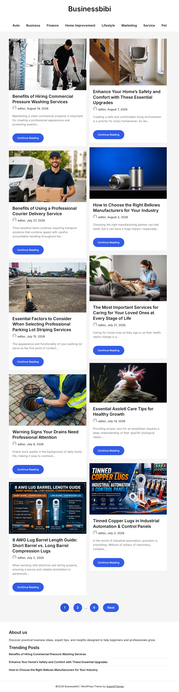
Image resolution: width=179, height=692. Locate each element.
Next (110, 607)
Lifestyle (108, 25)
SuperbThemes (115, 686)
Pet (164, 25)
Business (33, 25)
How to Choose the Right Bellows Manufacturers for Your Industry (53, 670)
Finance (53, 25)
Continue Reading (28, 137)
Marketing (129, 25)
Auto (16, 25)
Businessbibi (89, 9)
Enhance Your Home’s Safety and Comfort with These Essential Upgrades (126, 97)
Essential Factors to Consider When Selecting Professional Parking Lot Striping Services (42, 324)
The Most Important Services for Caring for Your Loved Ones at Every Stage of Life (126, 313)
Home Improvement (80, 25)
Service (149, 25)
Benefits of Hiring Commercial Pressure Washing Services (47, 654)
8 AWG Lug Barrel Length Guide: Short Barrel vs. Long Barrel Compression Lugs (44, 545)
